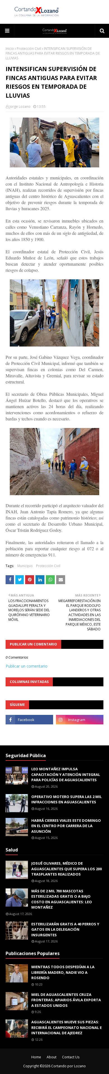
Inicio (10, 48)
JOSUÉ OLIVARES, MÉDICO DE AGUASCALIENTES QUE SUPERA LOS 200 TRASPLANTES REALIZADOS (66, 869)
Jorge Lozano (20, 106)
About (51, 1057)
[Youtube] (29, 732)
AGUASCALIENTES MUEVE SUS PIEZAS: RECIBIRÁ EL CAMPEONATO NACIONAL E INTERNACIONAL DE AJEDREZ (66, 1027)
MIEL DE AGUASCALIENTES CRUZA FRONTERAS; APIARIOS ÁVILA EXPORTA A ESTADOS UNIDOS (66, 1000)
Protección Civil (29, 48)
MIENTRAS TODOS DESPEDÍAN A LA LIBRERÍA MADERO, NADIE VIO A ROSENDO (62, 972)
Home (36, 1057)
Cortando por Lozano (68, 1066)
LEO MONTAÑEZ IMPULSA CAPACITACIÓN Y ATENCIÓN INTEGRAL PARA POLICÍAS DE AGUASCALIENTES (65, 774)
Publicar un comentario (27, 666)
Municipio (25, 565)
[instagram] (79, 719)
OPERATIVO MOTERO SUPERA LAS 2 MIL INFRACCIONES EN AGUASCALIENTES (66, 799)
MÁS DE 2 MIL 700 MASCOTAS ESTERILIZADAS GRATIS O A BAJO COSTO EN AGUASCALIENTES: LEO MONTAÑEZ (61, 899)
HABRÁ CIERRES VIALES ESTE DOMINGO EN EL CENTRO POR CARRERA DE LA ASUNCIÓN (66, 826)
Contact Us (70, 1057)
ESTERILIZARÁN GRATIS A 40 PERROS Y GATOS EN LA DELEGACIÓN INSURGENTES (65, 929)
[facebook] (29, 719)
